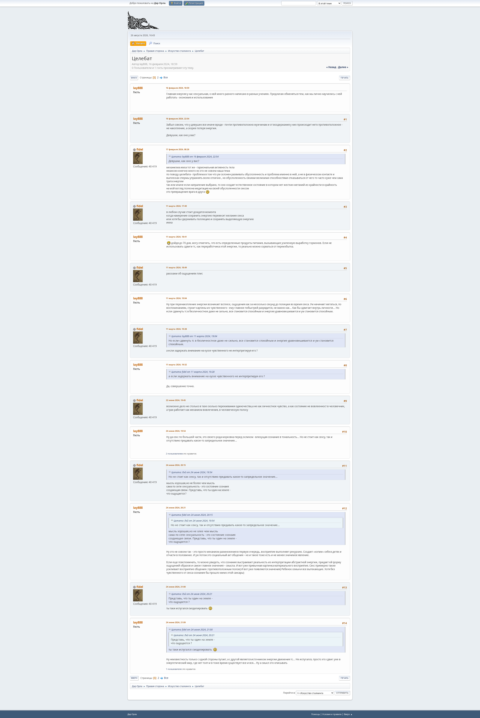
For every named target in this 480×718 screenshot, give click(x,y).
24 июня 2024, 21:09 (176, 622)
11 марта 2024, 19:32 (176, 364)
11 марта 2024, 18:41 (176, 236)
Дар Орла (132, 714)
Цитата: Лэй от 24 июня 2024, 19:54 (191, 472)
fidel (139, 149)
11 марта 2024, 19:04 (176, 298)
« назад (331, 67)
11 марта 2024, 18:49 (176, 267)
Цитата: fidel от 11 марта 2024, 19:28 (192, 371)
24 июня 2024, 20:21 (176, 507)
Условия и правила (331, 714)
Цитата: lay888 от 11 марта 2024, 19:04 (194, 336)
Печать (344, 77)
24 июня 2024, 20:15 (176, 465)
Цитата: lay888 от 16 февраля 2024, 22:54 (195, 156)
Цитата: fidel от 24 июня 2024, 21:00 (192, 629)
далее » (343, 67)
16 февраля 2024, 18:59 (177, 87)
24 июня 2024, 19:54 (176, 430)
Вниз (134, 77)
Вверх (134, 678)
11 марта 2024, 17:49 (176, 206)
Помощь (315, 714)
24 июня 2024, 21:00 (176, 586)
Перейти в (289, 692)
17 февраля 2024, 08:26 (177, 149)
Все (166, 77)
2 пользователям (174, 453)
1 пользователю (174, 669)
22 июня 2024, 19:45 (176, 400)
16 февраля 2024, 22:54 (177, 118)
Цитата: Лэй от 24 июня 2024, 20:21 (191, 594)
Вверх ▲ (348, 714)
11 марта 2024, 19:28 (176, 329)
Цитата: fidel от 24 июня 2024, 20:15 (192, 514)
